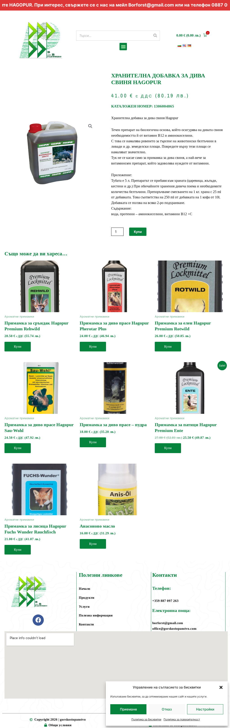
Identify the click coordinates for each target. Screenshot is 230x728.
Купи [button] (17, 346)
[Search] (155, 35)
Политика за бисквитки (146, 719)
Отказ (167, 709)
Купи (138, 231)
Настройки (205, 709)
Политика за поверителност (182, 719)
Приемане (128, 709)
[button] (221, 687)
